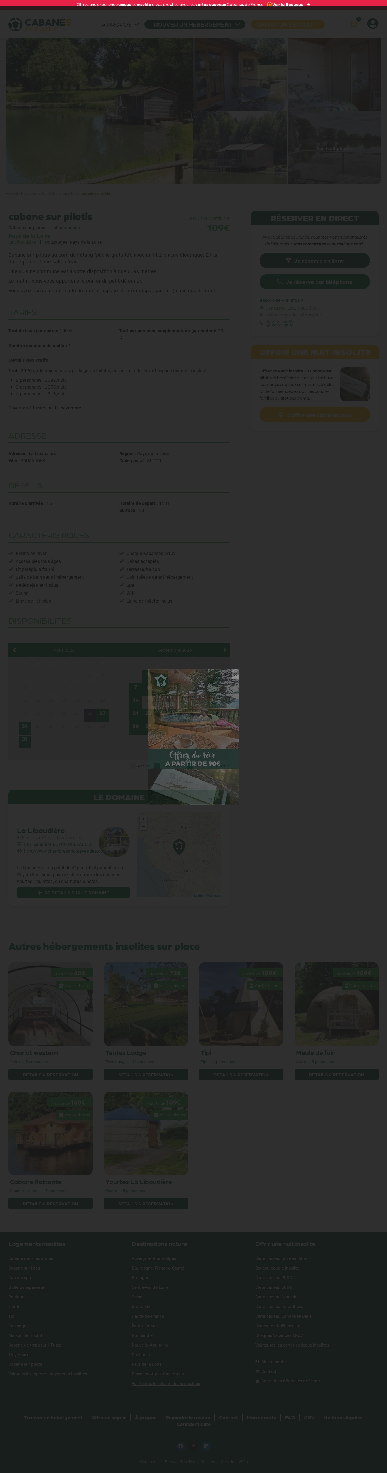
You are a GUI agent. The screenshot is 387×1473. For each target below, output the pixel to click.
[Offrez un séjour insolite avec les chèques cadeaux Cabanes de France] (193, 736)
